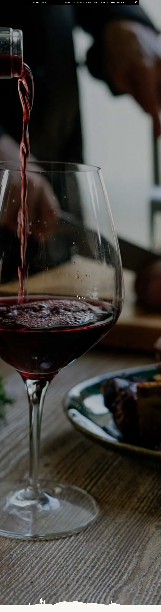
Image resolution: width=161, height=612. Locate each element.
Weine (47, 2)
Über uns (40, 2)
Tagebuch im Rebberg (64, 2)
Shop (53, 2)
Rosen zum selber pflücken (104, 2)
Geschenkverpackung (83, 2)
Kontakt (120, 2)
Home (33, 2)
